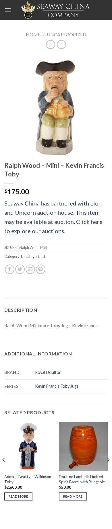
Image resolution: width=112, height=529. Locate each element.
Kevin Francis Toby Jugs (57, 386)
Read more (18, 496)
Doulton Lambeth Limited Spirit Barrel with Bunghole (82, 479)
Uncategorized (66, 34)
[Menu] (7, 10)
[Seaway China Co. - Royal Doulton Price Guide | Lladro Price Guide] (56, 10)
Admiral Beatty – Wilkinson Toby (27, 479)
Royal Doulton (48, 372)
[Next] (108, 471)
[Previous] (4, 471)
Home (33, 34)
